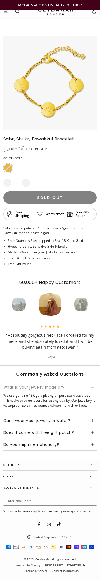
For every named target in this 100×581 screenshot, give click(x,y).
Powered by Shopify (28, 565)
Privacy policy (76, 565)
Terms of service (37, 571)
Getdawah (42, 559)
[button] (17, 11)
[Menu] (6, 11)
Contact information (65, 571)
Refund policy (54, 565)
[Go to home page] (56, 11)
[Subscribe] (94, 501)
